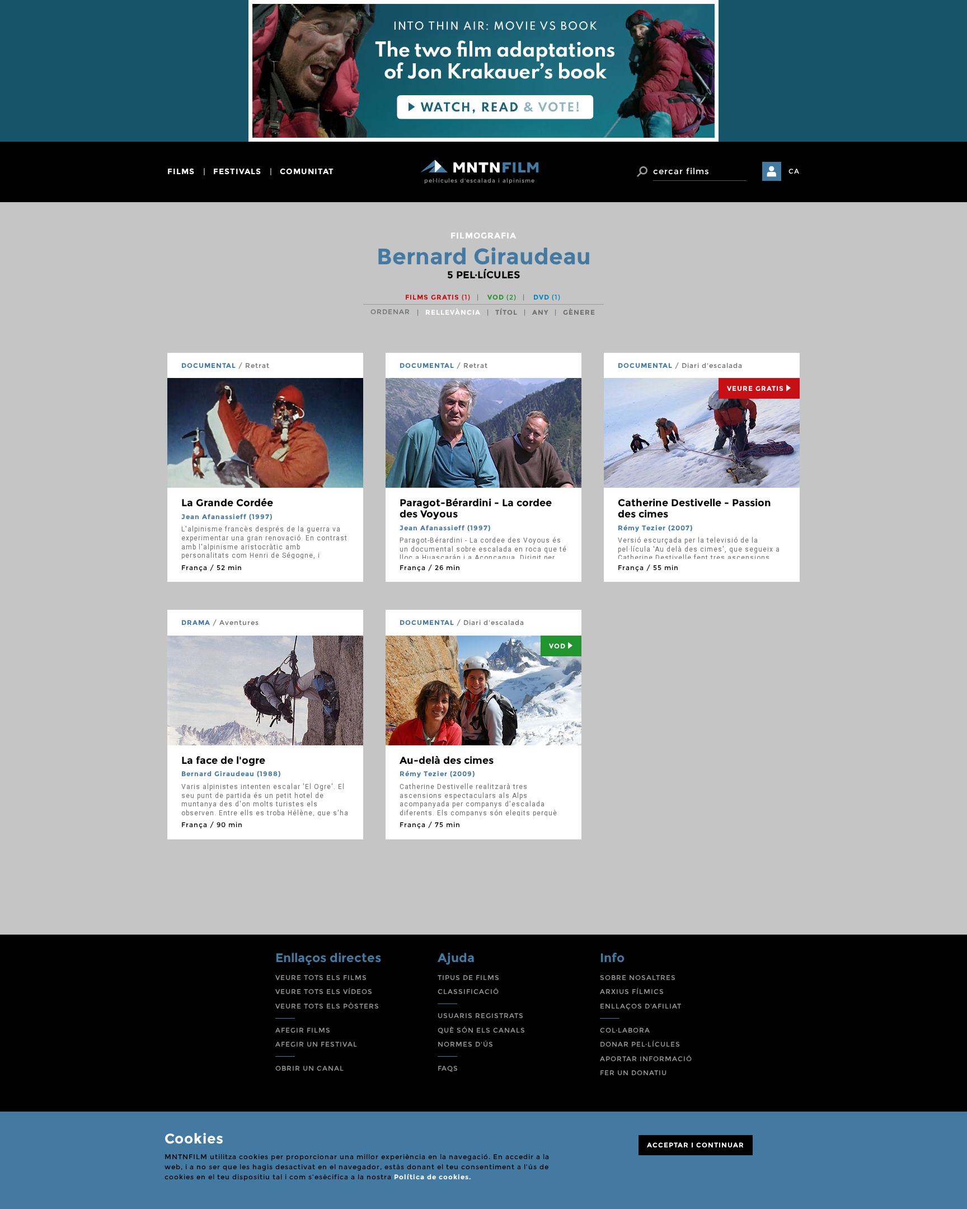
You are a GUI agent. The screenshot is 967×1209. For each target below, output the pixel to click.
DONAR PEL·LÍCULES (640, 1044)
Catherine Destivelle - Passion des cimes (694, 508)
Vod (557, 646)
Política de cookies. (432, 1177)
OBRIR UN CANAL (309, 1068)
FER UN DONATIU (633, 1072)
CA (794, 171)
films (181, 171)
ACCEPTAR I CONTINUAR (695, 1145)
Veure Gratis (755, 388)
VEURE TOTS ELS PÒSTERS (327, 1006)
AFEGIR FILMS (303, 1030)
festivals (237, 171)
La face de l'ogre (223, 760)
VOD (502, 297)
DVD (547, 297)
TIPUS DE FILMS (469, 977)
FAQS (448, 1068)
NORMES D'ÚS (466, 1044)
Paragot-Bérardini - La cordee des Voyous (476, 508)
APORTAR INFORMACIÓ (646, 1058)
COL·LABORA (625, 1030)
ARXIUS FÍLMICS (632, 991)
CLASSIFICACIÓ (468, 991)
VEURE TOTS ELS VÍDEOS (324, 991)
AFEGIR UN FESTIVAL (316, 1044)
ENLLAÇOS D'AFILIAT (641, 1006)
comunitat (307, 171)
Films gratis (438, 297)
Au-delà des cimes (447, 760)
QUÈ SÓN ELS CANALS (481, 1030)
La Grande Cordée (227, 503)
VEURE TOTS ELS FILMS (321, 977)
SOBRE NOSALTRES (638, 977)
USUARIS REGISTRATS (481, 1015)
